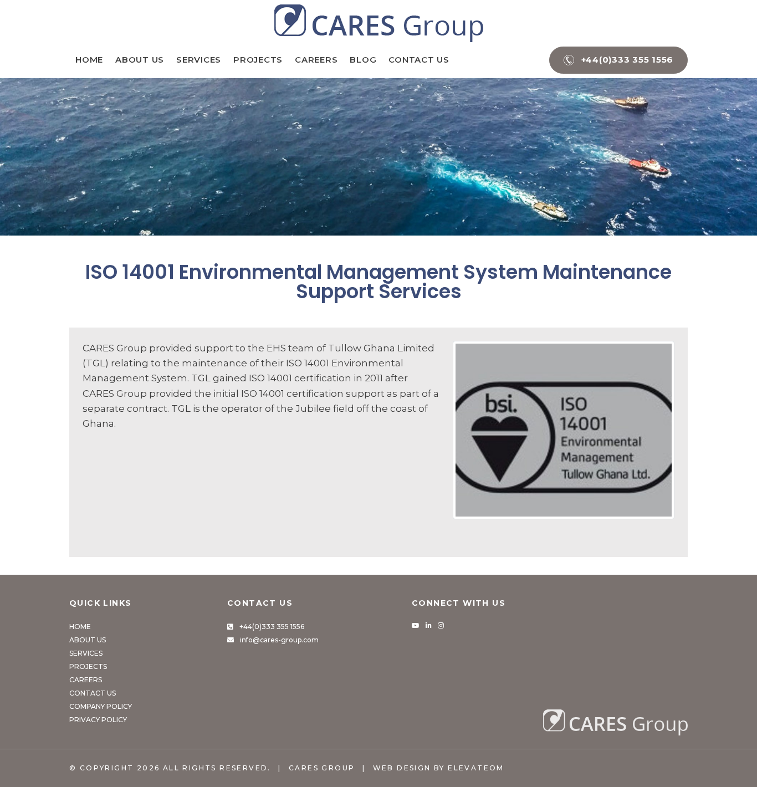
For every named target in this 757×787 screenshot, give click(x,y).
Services (198, 59)
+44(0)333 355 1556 (271, 626)
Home (89, 59)
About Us (139, 59)
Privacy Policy (98, 720)
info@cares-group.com (279, 640)
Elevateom (476, 768)
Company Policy (100, 706)
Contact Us (418, 59)
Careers (316, 59)
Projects (258, 59)
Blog (363, 59)
